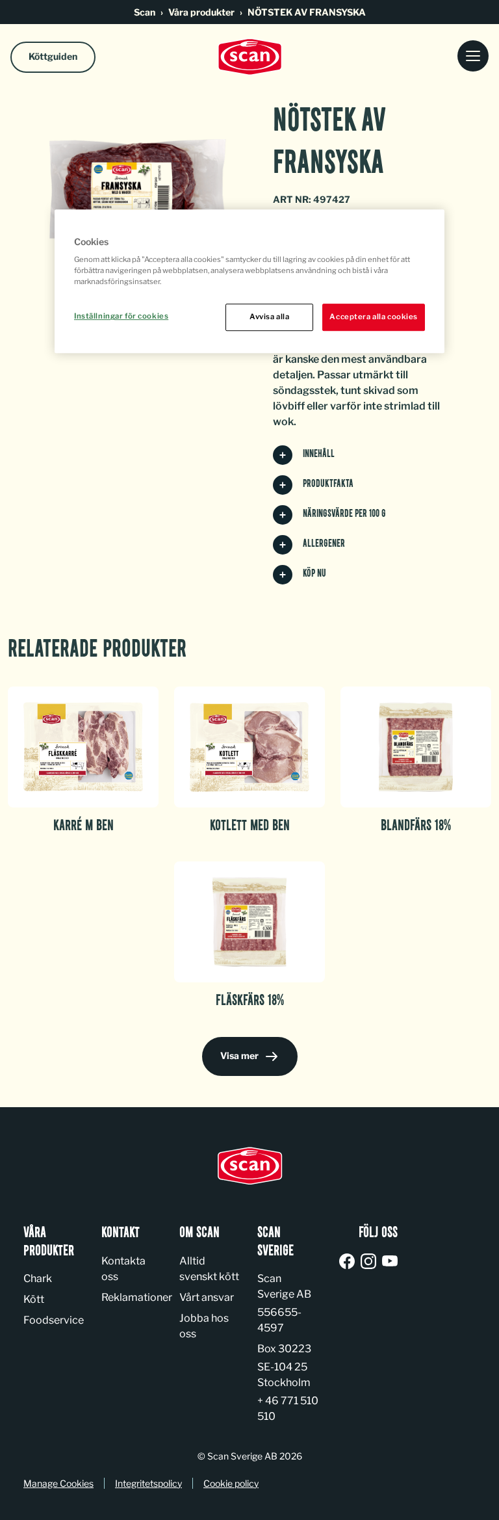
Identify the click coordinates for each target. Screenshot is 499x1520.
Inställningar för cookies (121, 316)
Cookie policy (231, 1483)
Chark (37, 1278)
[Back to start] (249, 57)
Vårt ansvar (206, 1297)
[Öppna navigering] (473, 56)
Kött (33, 1299)
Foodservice (53, 1320)
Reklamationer (136, 1297)
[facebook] (349, 1262)
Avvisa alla (269, 317)
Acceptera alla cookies (373, 317)
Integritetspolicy (148, 1483)
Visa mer (239, 1055)
